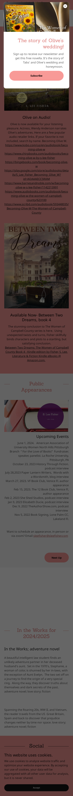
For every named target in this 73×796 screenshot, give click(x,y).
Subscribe (36, 75)
